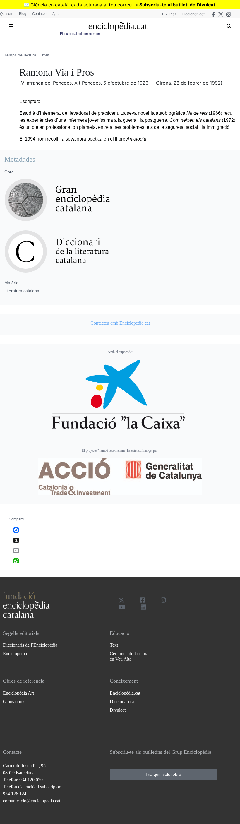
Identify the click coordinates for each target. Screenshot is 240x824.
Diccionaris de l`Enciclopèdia (30, 645)
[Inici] (118, 26)
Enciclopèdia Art (18, 693)
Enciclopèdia (15, 653)
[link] (120, 323)
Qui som (6, 14)
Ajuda (57, 14)
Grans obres (14, 701)
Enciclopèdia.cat (125, 693)
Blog (22, 14)
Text (114, 645)
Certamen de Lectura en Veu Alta (129, 656)
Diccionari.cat (193, 14)
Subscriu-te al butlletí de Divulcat (177, 5)
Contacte (39, 14)
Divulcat (169, 14)
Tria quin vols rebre (163, 774)
